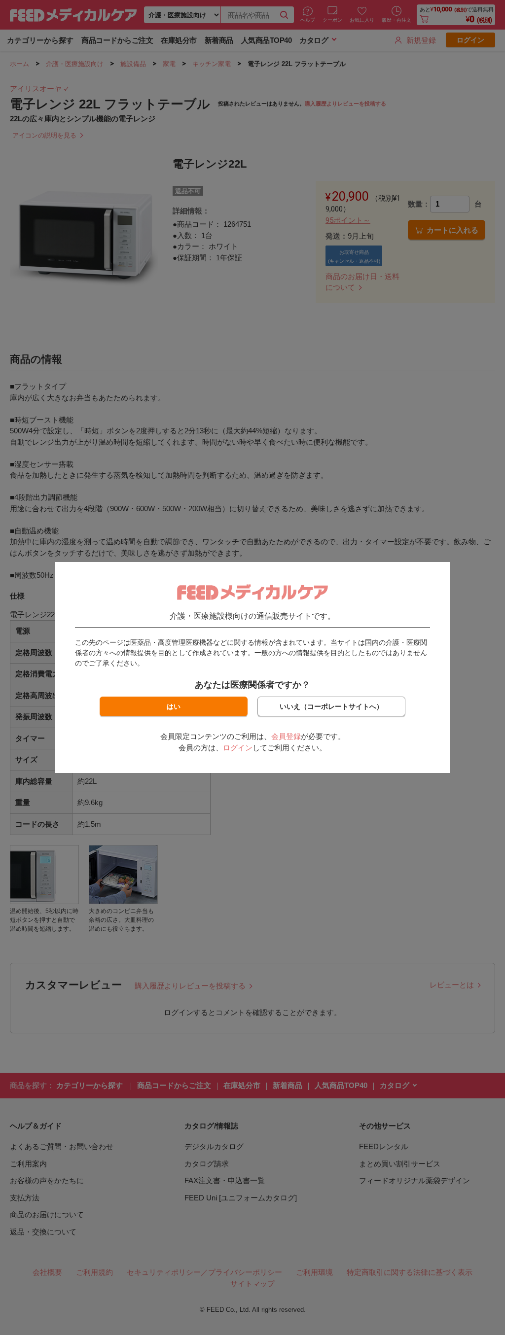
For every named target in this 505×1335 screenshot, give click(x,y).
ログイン (237, 747)
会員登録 (286, 736)
